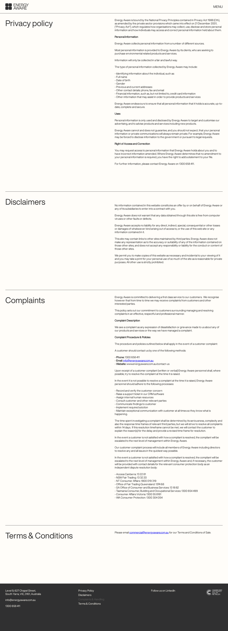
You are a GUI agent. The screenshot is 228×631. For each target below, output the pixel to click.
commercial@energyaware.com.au (149, 532)
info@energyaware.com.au (138, 360)
